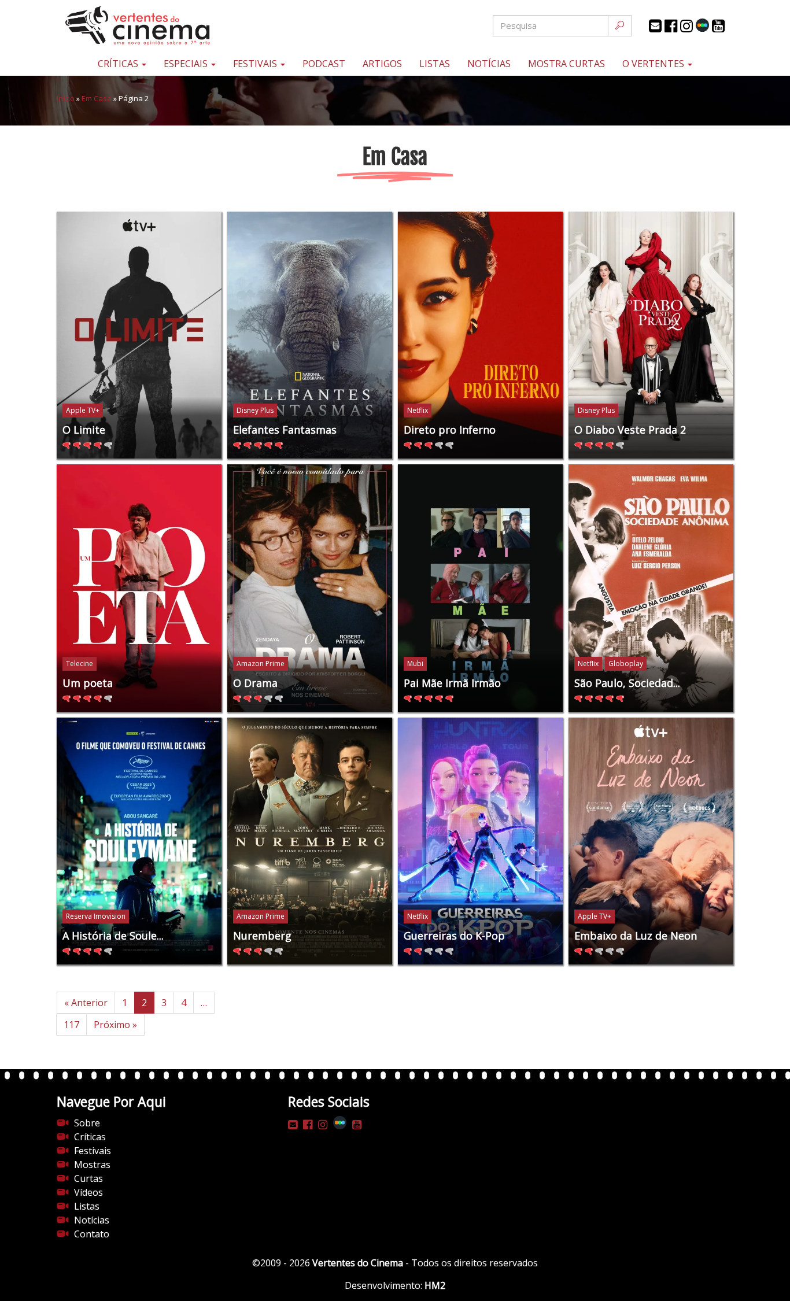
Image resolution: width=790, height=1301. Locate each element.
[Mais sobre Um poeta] (139, 588)
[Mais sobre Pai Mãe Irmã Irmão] (480, 588)
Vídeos (88, 1192)
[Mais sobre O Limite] (139, 335)
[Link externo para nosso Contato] (655, 26)
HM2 (434, 1285)
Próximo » (115, 1024)
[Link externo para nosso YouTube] (718, 26)
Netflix (417, 410)
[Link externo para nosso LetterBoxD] (702, 25)
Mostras (92, 1164)
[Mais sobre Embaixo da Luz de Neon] (650, 841)
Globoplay (625, 663)
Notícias (489, 63)
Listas (434, 63)
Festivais (256, 63)
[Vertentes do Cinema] (169, 25)
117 (71, 1024)
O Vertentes (654, 63)
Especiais (187, 63)
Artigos (382, 63)
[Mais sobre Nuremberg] (309, 841)
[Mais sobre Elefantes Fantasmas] (309, 335)
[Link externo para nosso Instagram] (686, 26)
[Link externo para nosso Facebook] (671, 26)
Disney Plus (255, 410)
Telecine (79, 663)
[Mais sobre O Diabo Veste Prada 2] (650, 335)
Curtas (88, 1178)
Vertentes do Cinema (357, 1262)
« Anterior (86, 1002)
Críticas (119, 63)
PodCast (323, 63)
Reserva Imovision (95, 916)
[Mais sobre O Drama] (309, 588)
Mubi (415, 663)
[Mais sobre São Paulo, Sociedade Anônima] (650, 588)
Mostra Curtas (566, 63)
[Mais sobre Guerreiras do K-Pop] (480, 841)
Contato (91, 1234)
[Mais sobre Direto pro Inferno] (480, 335)
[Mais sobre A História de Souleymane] (139, 841)
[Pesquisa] (620, 25)
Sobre (87, 1123)
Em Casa (97, 98)
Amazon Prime (261, 663)
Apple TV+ (82, 410)
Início (66, 98)
